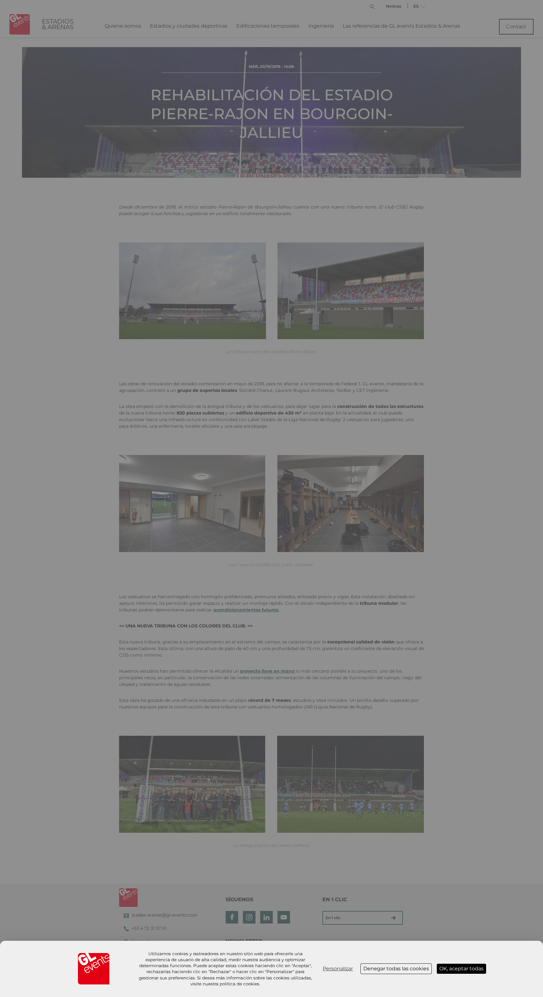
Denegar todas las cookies (396, 969)
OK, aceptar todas (461, 969)
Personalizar (338, 969)
